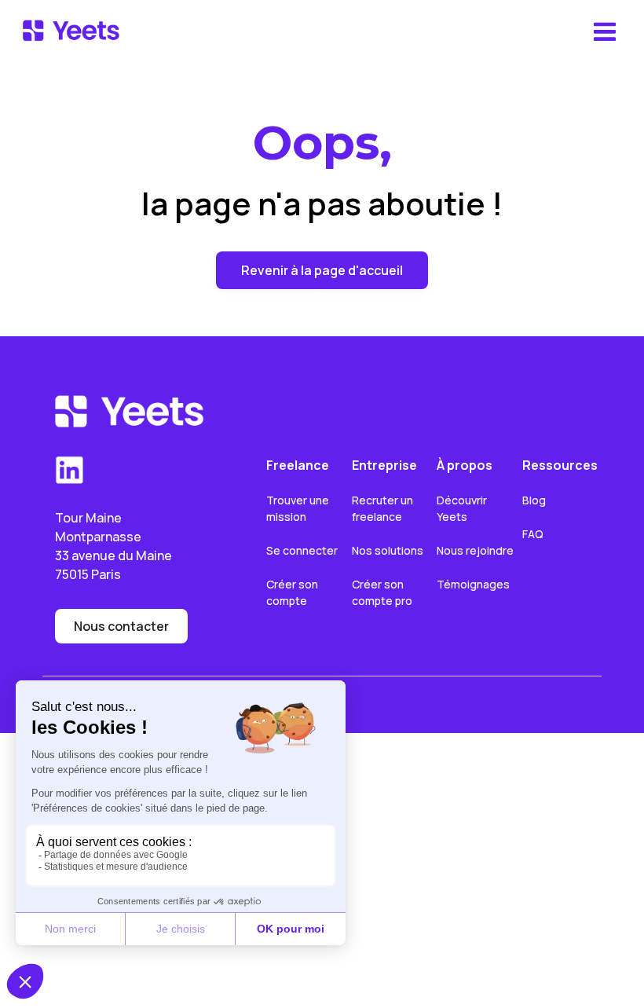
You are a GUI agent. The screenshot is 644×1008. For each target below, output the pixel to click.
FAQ (532, 533)
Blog (534, 500)
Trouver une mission (298, 508)
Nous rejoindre (475, 550)
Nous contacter (121, 626)
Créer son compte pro (382, 592)
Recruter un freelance (383, 508)
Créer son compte (293, 592)
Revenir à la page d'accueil (322, 270)
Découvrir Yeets (463, 508)
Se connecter (302, 550)
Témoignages (473, 584)
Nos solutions (387, 550)
